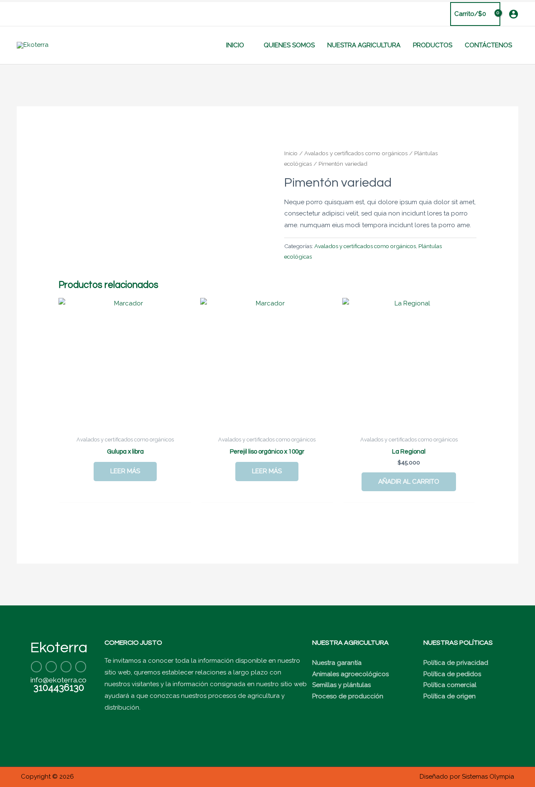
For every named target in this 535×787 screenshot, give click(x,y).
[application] (247, 45)
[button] (20, 14)
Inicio (291, 153)
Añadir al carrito (408, 481)
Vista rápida (125, 424)
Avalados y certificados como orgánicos (356, 153)
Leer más (125, 471)
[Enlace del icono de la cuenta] (513, 14)
